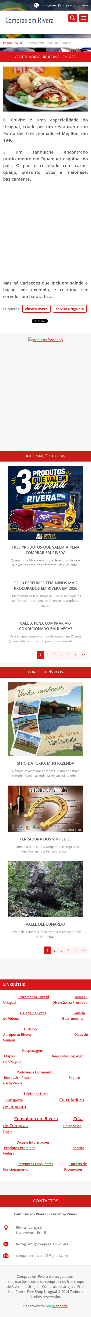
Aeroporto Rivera (17, 1034)
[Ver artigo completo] (45, 539)
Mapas (9, 1056)
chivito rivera (36, 308)
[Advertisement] (45, 233)
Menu (83, 18)
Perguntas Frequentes (35, 1164)
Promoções (73, 1169)
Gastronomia (72, 1018)
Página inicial (12, 43)
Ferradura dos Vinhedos (46, 839)
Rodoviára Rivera (18, 1077)
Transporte (14, 1100)
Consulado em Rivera (36, 1118)
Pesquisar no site (72, 18)
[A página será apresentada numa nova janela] (45, 89)
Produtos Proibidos (19, 1147)
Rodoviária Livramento (35, 1072)
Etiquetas (11, 308)
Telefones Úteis (35, 1093)
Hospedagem (32, 1050)
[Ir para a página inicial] (47, 22)
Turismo (30, 1029)
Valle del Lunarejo (45, 924)
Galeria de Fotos (33, 1013)
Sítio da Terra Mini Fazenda (45, 763)
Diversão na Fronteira (70, 1002)
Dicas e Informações (33, 1142)
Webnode (60, 1306)
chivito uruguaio (70, 308)
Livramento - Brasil (33, 997)
